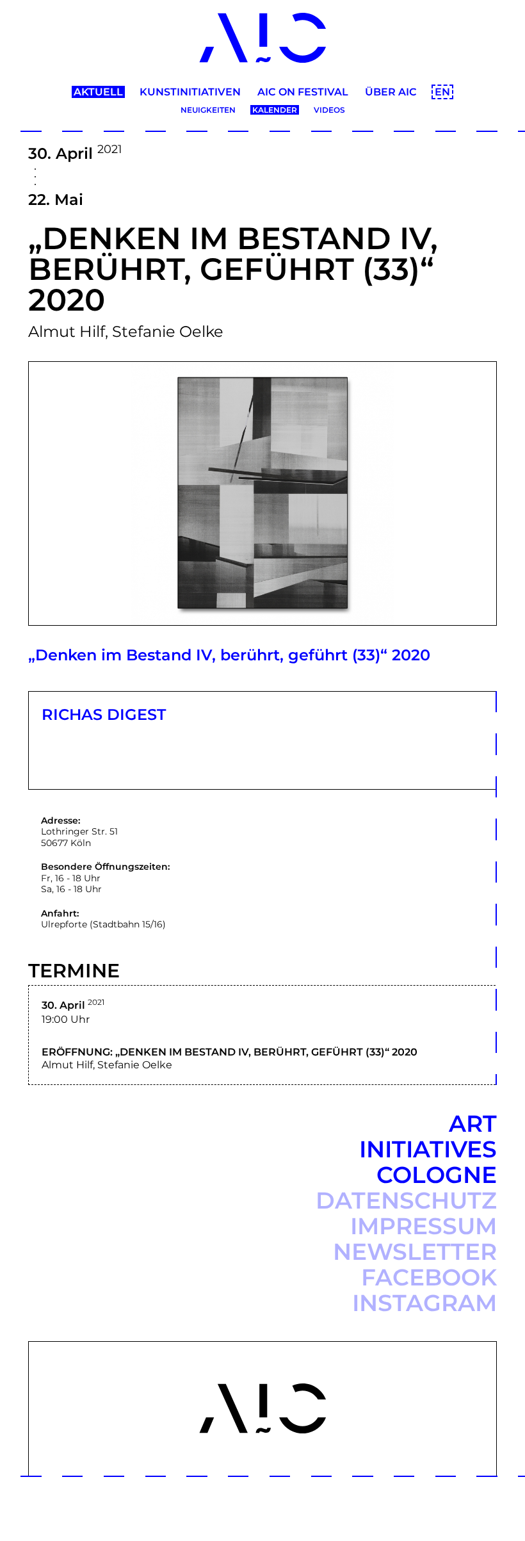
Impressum (423, 1226)
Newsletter (415, 1251)
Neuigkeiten (208, 110)
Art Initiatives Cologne (428, 1149)
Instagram (424, 1303)
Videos (329, 110)
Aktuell (98, 92)
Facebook (429, 1277)
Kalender (274, 110)
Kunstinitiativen (190, 92)
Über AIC (391, 92)
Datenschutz (406, 1200)
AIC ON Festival (302, 92)
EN (442, 92)
